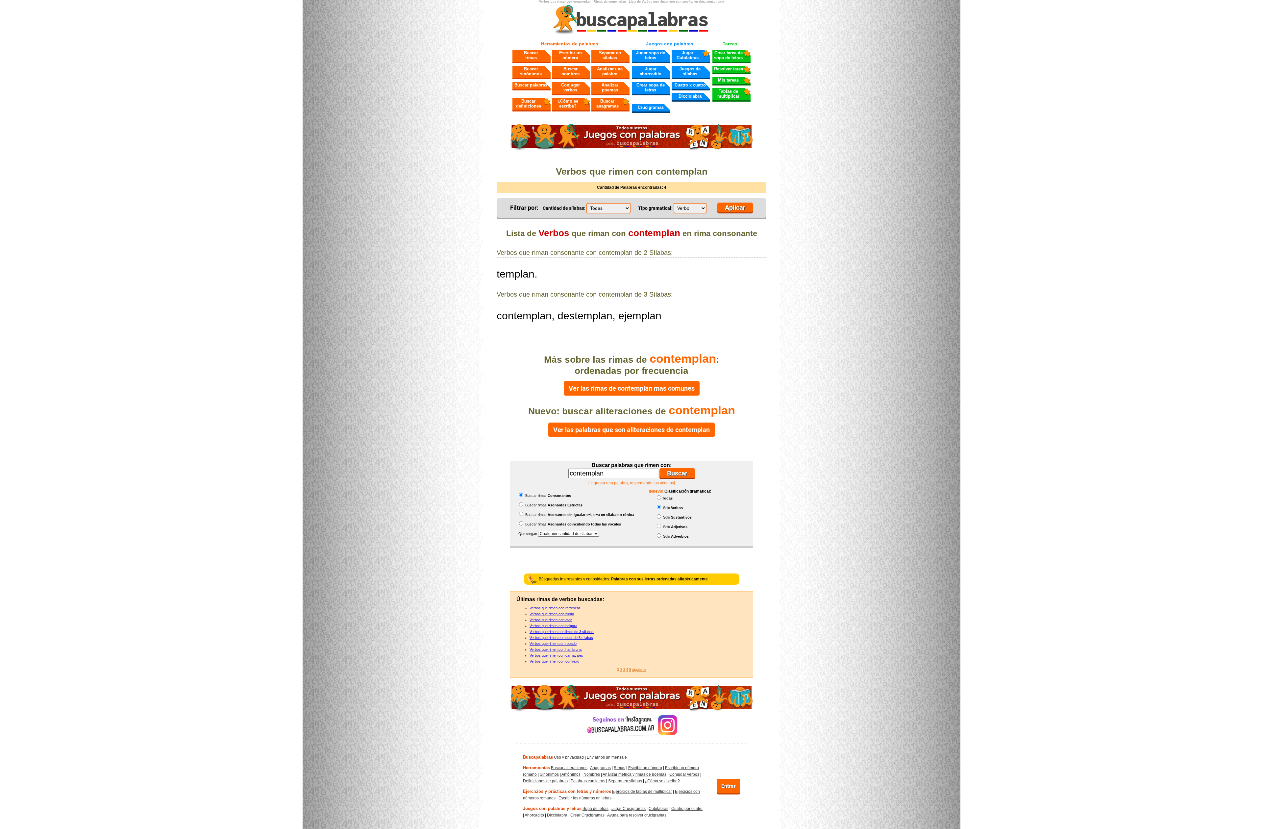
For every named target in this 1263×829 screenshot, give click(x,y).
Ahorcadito (534, 815)
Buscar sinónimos (531, 71)
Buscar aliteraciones (569, 768)
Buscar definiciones (528, 104)
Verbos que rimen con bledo (552, 614)
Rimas (619, 768)
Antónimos (571, 774)
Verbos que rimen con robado (553, 644)
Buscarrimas (531, 55)
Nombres (591, 774)
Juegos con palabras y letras (552, 808)
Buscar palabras (530, 85)
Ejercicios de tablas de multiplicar (642, 791)
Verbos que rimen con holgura (553, 626)
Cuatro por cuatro (687, 808)
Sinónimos (549, 774)
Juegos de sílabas (690, 71)
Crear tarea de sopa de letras (728, 55)
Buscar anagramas (607, 104)
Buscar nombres (570, 71)
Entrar (728, 786)
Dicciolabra (690, 96)
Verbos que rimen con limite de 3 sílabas (562, 632)
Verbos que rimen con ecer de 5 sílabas (561, 638)
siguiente (639, 669)
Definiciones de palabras (545, 781)
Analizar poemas (610, 87)
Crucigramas (651, 107)
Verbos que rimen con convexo (554, 661)
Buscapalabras (538, 757)
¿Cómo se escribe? (567, 104)
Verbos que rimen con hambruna (556, 649)
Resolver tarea (728, 68)
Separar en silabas (625, 781)
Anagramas (600, 768)
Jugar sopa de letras (650, 55)
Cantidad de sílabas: (564, 208)
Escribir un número (570, 55)
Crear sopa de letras (650, 87)
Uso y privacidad (569, 757)
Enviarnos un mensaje (607, 757)
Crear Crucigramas (587, 815)
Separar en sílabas (610, 55)
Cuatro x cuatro (690, 85)
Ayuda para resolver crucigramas (636, 815)
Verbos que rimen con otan (551, 620)
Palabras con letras (588, 781)
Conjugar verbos (570, 87)
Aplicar (735, 207)
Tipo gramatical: (655, 208)
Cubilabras (658, 808)
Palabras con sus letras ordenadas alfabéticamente (659, 579)
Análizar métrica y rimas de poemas (634, 774)
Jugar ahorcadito (650, 71)
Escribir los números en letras (584, 798)
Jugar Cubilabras (688, 55)
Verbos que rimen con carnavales (556, 655)
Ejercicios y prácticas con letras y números (567, 791)
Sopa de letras (595, 808)
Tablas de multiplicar (728, 94)
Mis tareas (728, 80)
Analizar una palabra (610, 71)
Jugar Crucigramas (628, 808)
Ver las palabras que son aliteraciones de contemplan (631, 430)
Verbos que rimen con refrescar (555, 608)
